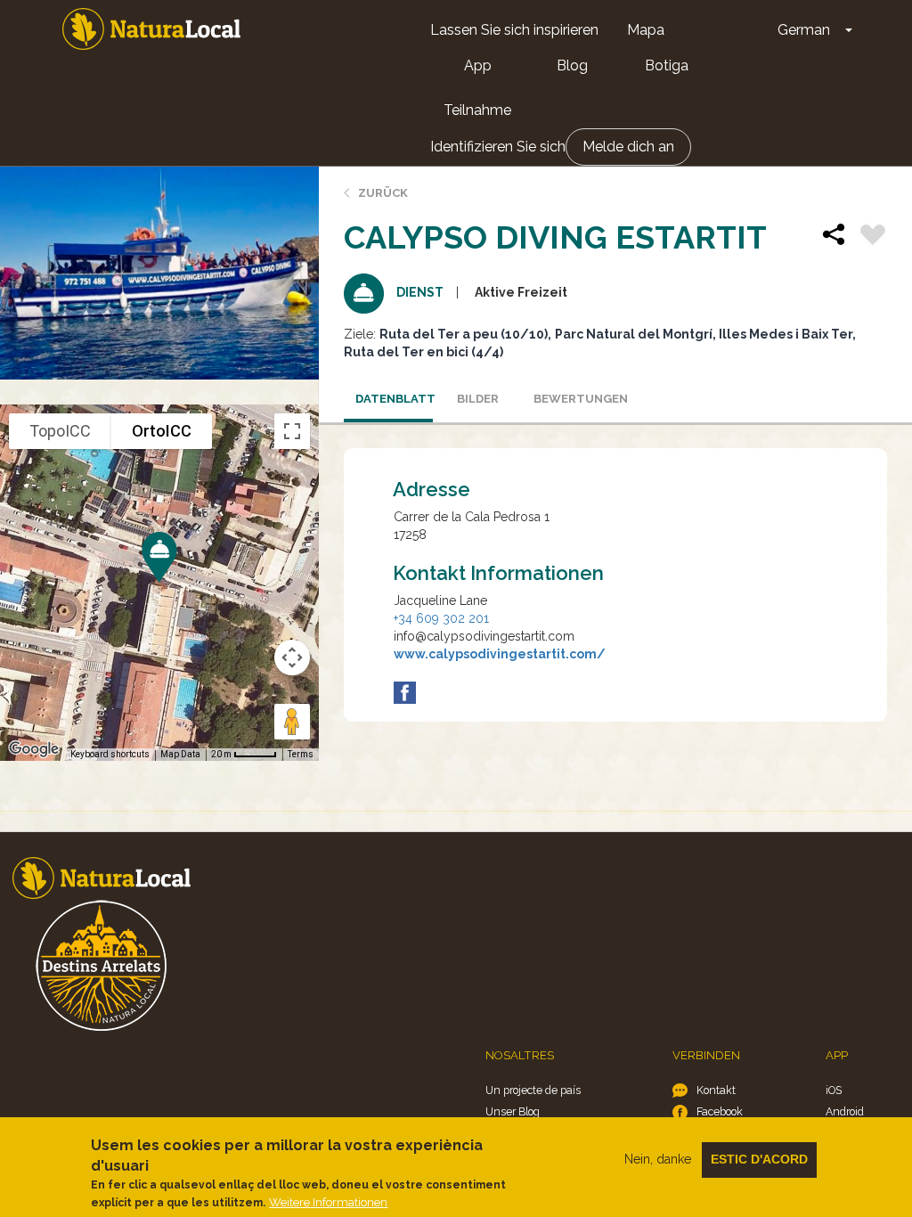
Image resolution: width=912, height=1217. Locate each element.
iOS (834, 1090)
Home (151, 29)
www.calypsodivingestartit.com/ (500, 654)
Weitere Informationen (328, 1202)
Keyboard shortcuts (110, 754)
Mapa (645, 29)
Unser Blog (512, 1111)
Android (845, 1111)
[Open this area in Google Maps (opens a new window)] (33, 749)
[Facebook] (405, 693)
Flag (873, 237)
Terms (301, 754)
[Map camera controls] (292, 657)
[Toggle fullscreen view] (292, 431)
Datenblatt (394, 398)
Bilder (478, 398)
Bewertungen (572, 398)
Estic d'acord (759, 1159)
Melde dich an (628, 146)
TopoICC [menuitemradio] (60, 430)
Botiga (666, 65)
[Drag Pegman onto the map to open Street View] (292, 721)
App (478, 65)
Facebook (719, 1111)
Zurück (383, 193)
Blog (572, 65)
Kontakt (716, 1090)
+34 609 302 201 (441, 618)
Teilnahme (477, 110)
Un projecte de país (533, 1090)
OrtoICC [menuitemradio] (161, 430)
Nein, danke (657, 1159)
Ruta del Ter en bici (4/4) (423, 352)
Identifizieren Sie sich (498, 146)
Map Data (180, 754)
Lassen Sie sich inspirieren (514, 29)
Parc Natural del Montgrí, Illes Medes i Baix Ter (703, 334)
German (804, 29)
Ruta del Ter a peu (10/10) (463, 334)
